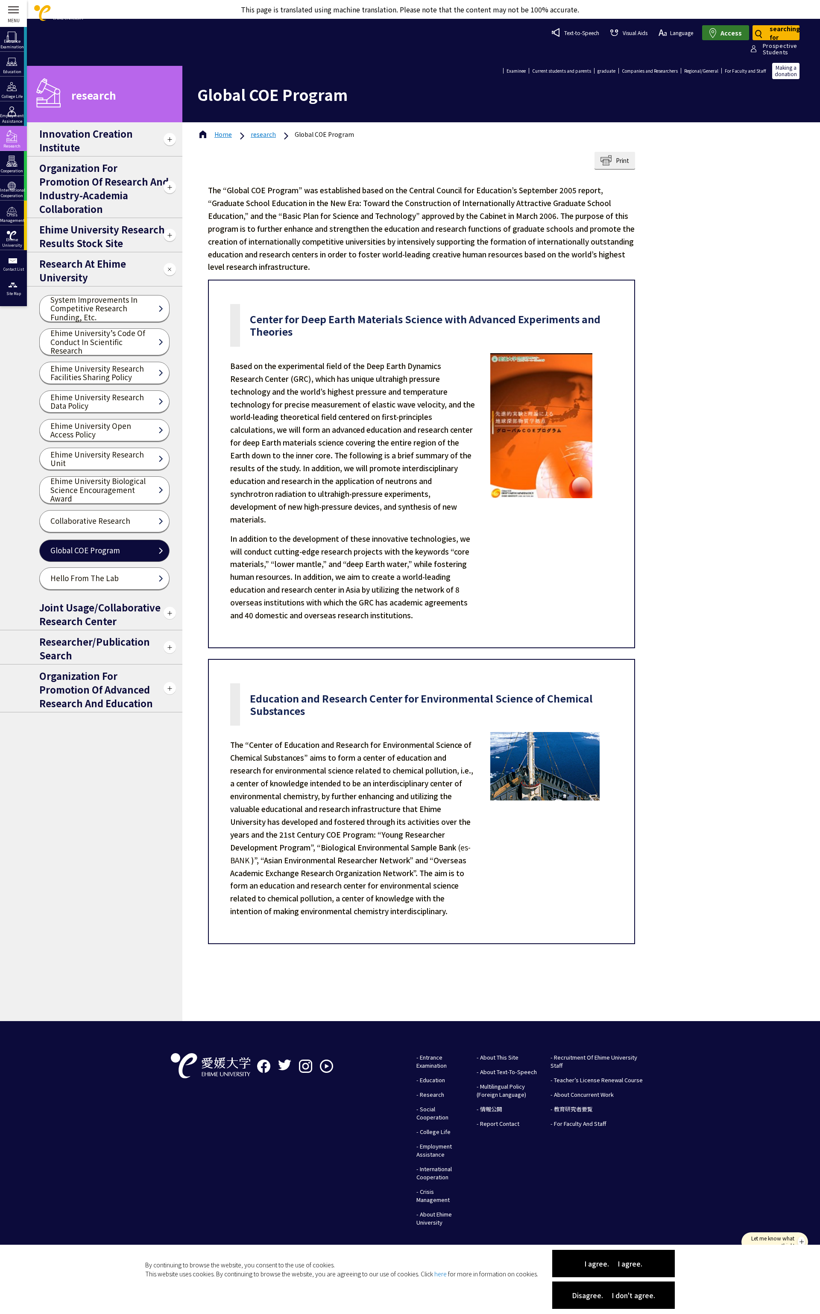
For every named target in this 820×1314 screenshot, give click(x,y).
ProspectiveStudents (780, 48)
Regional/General (701, 71)
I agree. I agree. (613, 1263)
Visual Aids (635, 32)
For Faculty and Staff (745, 71)
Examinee (516, 71)
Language (681, 32)
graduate (606, 71)
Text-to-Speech (581, 32)
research (263, 134)
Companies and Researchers (650, 71)
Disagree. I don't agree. (613, 1295)
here (440, 1274)
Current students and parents (561, 71)
